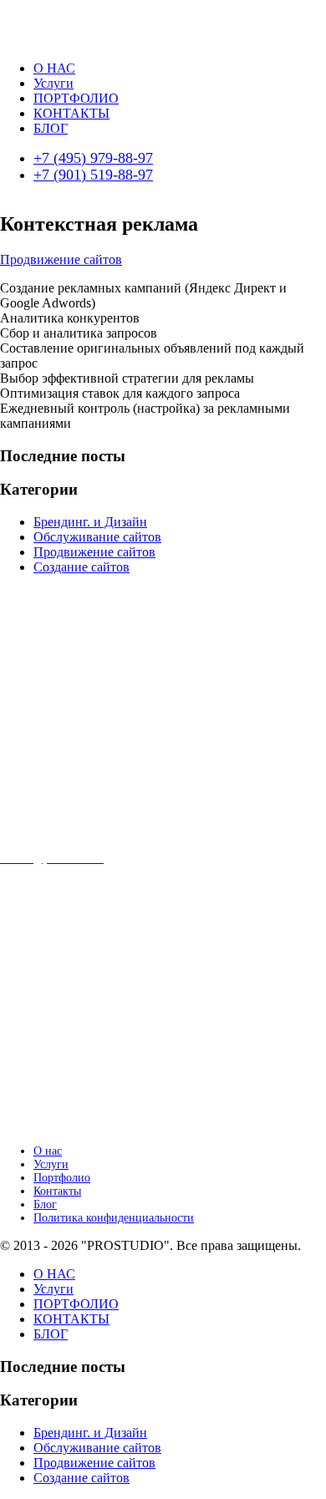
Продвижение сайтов (61, 259)
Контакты (57, 1191)
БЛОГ (50, 128)
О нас (47, 1151)
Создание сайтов (81, 567)
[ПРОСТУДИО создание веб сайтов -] (69, 40)
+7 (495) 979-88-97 (93, 158)
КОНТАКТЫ (71, 113)
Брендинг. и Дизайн (90, 522)
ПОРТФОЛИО (76, 98)
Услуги (53, 83)
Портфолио (61, 1177)
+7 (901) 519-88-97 (93, 174)
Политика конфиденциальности (113, 1218)
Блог (45, 1204)
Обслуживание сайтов (97, 537)
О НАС (54, 68)
